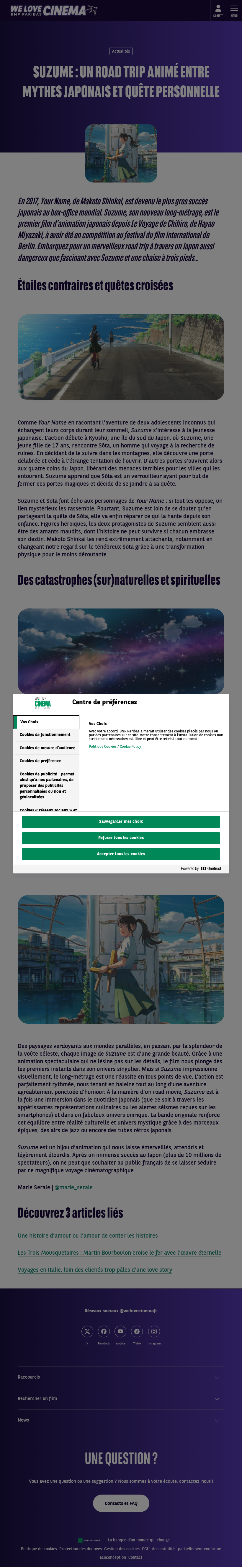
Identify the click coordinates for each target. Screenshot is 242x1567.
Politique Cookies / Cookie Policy (115, 747)
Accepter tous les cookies (121, 854)
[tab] (46, 722)
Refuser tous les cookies (120, 838)
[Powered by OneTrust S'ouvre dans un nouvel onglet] (203, 869)
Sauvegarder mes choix (121, 822)
